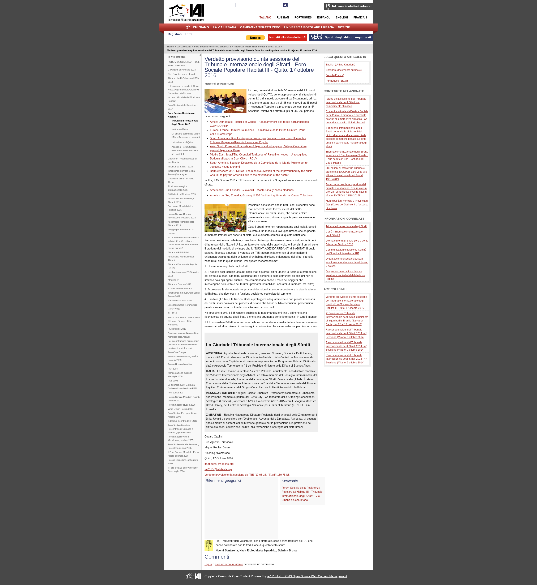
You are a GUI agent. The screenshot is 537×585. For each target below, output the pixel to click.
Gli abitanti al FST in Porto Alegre (181, 180)
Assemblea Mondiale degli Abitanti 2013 (181, 224)
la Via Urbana (224, 27)
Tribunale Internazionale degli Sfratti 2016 (257, 46)
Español (323, 17)
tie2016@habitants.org (218, 469)
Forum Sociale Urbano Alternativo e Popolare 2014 (182, 216)
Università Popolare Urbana (309, 27)
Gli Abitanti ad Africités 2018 (182, 69)
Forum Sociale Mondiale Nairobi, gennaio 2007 (184, 399)
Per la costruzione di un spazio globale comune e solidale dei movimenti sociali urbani (183, 344)
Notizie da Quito (180, 129)
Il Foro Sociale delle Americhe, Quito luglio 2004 (183, 469)
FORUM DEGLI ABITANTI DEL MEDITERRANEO (183, 64)
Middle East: (218, 154)
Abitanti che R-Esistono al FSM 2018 (183, 80)
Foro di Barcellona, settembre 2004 (183, 462)
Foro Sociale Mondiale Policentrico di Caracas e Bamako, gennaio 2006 (180, 429)
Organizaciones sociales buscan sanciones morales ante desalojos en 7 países (347, 262)
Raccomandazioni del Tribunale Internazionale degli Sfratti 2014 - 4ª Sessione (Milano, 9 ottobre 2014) (346, 333)
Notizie (344, 27)
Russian (283, 17)
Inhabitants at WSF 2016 (180, 166)
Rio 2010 (172, 313)
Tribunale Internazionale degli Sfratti (346, 226)
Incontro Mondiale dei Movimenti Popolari (184, 99)
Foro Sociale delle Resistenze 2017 (183, 107)
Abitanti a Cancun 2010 (179, 284)
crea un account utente (229, 564)
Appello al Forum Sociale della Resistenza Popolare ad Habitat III (185, 150)
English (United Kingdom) (340, 64)
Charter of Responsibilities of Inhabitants (182, 160)
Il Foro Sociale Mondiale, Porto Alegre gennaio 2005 (183, 454)
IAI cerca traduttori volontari (352, 6)
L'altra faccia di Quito (182, 142)
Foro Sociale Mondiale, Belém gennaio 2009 (183, 358)
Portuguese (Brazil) (337, 80)
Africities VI (173, 280)
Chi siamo (201, 27)
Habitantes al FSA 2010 (180, 300)
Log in (208, 564)
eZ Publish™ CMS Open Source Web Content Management (307, 576)
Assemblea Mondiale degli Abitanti (181, 258)
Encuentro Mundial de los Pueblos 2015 (180, 208)
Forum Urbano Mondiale (180, 364)
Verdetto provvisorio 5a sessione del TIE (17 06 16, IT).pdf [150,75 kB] (248, 474)
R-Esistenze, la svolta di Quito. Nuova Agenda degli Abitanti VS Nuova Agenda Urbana (183, 89)
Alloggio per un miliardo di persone (180, 231)
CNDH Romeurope (221, 134)
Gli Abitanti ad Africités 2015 (182, 194)
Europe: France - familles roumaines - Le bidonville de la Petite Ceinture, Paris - (258, 130)
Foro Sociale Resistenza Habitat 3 (212, 46)
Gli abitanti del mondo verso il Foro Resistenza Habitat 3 (186, 135)
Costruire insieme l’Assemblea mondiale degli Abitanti (183, 335)
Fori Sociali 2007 (176, 392)
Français (360, 17)
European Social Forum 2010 (182, 305)
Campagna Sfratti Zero (260, 27)
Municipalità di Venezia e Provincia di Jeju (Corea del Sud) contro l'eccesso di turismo (347, 204)
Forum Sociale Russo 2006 (182, 404)
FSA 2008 (173, 368)
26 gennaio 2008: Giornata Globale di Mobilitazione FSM (182, 387)
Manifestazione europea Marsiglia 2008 (180, 375)
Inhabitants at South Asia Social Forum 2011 (183, 294)
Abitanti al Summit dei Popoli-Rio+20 (182, 266)
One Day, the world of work (182, 74)
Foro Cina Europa (177, 352)
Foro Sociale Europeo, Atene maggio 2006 (182, 415)
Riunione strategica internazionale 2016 (178, 188)
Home (188, 27)
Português (303, 17)
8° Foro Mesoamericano (180, 288)
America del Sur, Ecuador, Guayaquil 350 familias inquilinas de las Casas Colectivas (261, 195)
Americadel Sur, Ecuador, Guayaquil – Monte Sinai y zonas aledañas (252, 190)
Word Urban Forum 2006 (180, 409)
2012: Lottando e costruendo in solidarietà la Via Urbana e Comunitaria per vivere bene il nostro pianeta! (183, 242)
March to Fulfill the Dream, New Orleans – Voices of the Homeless (184, 321)
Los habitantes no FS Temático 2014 (183, 274)
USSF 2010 (174, 309)
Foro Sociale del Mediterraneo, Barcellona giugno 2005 (183, 446)
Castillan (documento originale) (344, 70)
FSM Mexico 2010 (177, 329)
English (342, 17)
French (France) (335, 75)
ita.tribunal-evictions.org (219, 463)
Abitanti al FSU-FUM (178, 252)
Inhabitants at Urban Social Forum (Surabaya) (181, 173)
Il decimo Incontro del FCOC (182, 421)
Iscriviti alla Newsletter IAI (287, 37)
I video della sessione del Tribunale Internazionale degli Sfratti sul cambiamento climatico (346, 102)
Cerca (285, 5)
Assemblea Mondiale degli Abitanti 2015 (181, 200)
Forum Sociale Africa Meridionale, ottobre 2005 (180, 438)
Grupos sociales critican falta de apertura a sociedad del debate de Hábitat (345, 275)
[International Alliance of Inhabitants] (186, 12)
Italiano (265, 17)
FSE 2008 (173, 380)
